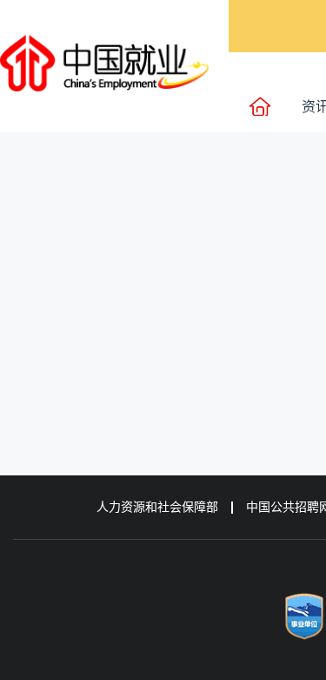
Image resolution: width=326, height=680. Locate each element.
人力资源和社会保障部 (157, 507)
